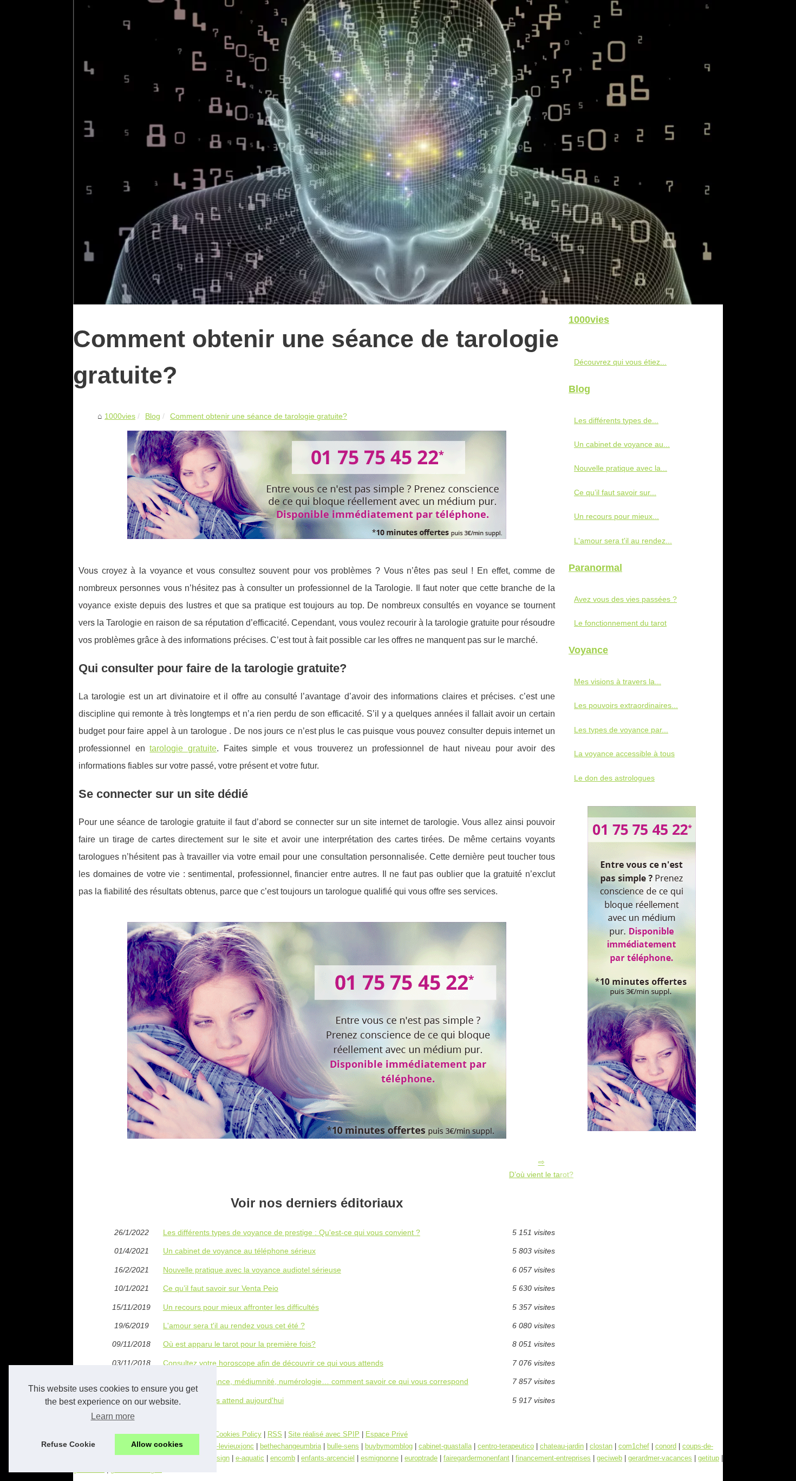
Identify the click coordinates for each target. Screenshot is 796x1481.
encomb (282, 1458)
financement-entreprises (553, 1458)
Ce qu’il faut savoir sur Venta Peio (220, 1288)
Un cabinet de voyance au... (622, 444)
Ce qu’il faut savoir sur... (615, 492)
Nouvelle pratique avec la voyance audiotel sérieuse (252, 1270)
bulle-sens (343, 1446)
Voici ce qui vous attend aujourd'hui (223, 1400)
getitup (708, 1458)
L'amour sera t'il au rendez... (623, 540)
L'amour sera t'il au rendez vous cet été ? (234, 1325)
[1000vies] (398, 152)
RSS (274, 1434)
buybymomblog (389, 1446)
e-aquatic (250, 1458)
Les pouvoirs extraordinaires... (626, 705)
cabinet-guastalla (445, 1446)
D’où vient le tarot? (541, 1174)
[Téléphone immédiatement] (316, 536)
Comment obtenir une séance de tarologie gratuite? (258, 416)
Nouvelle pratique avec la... (620, 468)
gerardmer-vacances (660, 1458)
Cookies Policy (238, 1434)
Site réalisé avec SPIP (324, 1434)
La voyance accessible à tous (624, 753)
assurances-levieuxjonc (217, 1446)
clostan (601, 1446)
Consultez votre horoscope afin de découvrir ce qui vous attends (273, 1363)
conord (665, 1446)
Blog (152, 416)
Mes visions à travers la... (617, 681)
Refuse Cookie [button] (68, 1444)
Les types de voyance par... (621, 729)
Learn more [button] (113, 1416)
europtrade (421, 1458)
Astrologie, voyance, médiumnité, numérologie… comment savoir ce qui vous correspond (315, 1381)
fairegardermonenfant (476, 1458)
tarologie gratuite (183, 748)
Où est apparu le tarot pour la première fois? (239, 1344)
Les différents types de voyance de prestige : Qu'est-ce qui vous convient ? (291, 1232)
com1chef (633, 1446)
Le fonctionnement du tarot (620, 623)
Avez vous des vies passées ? (625, 599)
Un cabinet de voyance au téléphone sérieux (239, 1251)
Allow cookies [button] (157, 1444)
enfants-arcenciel (328, 1458)
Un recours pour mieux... (616, 516)
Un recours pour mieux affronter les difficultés (241, 1307)
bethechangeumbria (290, 1446)
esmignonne (380, 1458)
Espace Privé (387, 1434)
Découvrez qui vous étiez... (620, 362)
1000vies (120, 416)
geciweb (609, 1458)
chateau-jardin (562, 1446)
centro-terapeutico (506, 1446)
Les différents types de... (616, 420)
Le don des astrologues (614, 778)
